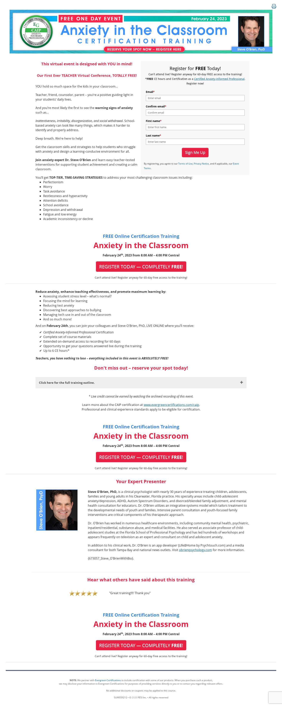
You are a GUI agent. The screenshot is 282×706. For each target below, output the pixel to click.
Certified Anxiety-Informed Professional (219, 79)
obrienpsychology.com (195, 550)
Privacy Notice (201, 163)
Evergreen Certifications (108, 680)
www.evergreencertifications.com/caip (171, 405)
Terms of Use (185, 163)
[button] (274, 6)
